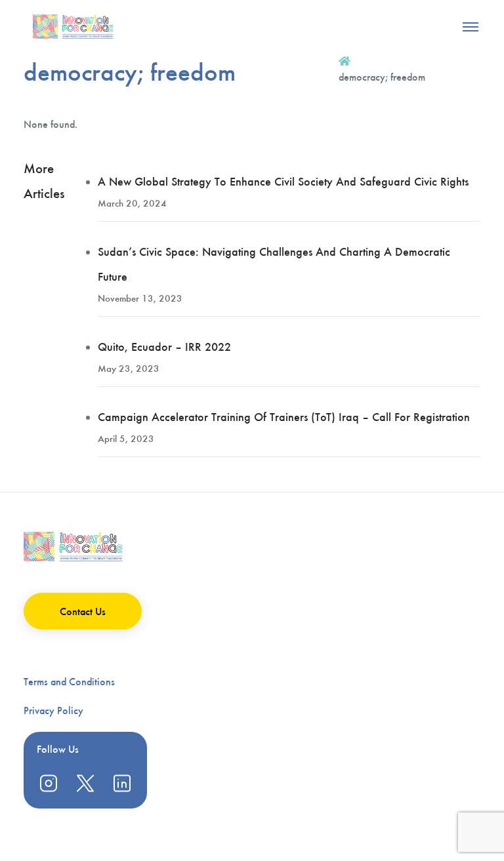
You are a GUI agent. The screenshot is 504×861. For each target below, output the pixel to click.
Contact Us (83, 611)
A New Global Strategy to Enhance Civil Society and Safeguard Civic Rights (283, 181)
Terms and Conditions (69, 681)
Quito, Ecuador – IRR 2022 (164, 347)
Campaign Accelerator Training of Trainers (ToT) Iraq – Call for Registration (284, 417)
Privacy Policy (53, 710)
